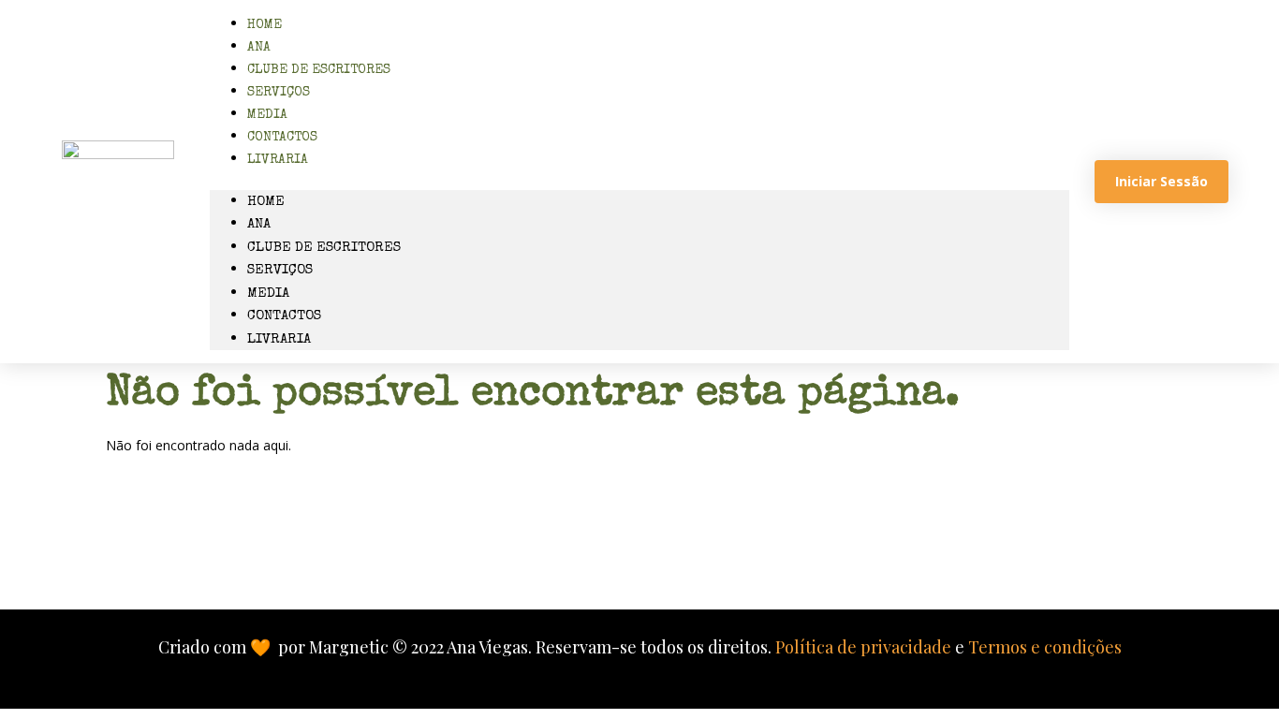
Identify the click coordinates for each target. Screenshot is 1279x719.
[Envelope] (520, 544)
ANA (259, 224)
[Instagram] (600, 544)
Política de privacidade (863, 647)
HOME (266, 202)
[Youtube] (759, 544)
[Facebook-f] (679, 544)
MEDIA (268, 293)
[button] (639, 180)
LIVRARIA (277, 160)
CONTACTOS (284, 316)
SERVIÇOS (280, 270)
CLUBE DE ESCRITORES (318, 70)
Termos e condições (1045, 647)
